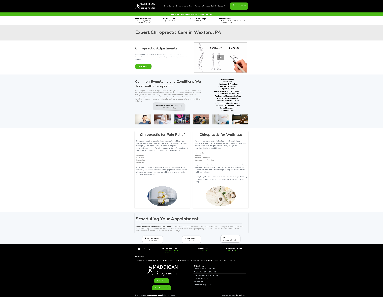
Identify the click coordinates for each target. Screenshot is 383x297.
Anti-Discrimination (152, 260)
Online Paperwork (206, 260)
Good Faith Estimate (166, 260)
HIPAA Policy (195, 260)
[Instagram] (144, 249)
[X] (149, 249)
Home (166, 6)
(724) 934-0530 (170, 21)
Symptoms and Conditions (184, 6)
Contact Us (221, 6)
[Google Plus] (154, 249)
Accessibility (141, 260)
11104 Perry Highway (144, 21)
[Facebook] (139, 249)
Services (172, 6)
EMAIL (199, 21)
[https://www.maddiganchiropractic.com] (145, 6)
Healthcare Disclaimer (182, 260)
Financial (197, 6)
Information (206, 6)
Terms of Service (229, 260)
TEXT (193, 21)
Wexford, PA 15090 (143, 23)
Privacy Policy (218, 260)
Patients (214, 6)
